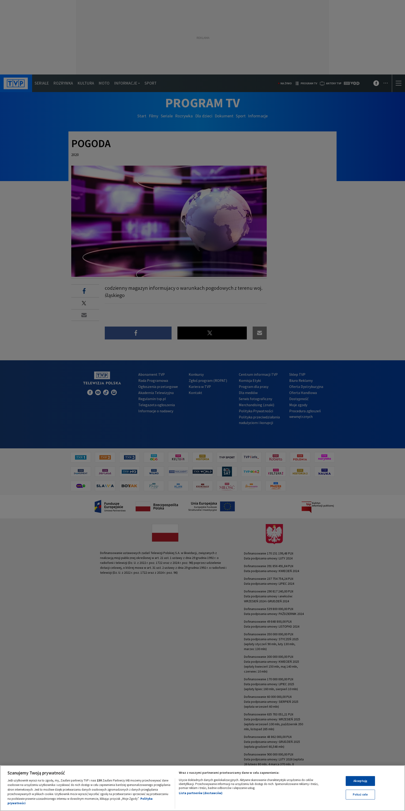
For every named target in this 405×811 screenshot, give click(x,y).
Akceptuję (360, 781)
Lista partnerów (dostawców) (200, 793)
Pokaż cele (360, 794)
